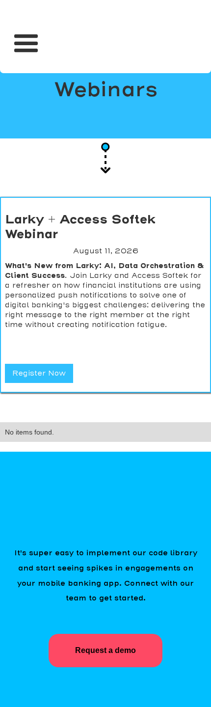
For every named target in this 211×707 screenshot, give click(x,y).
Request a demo (105, 650)
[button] (26, 39)
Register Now (39, 373)
